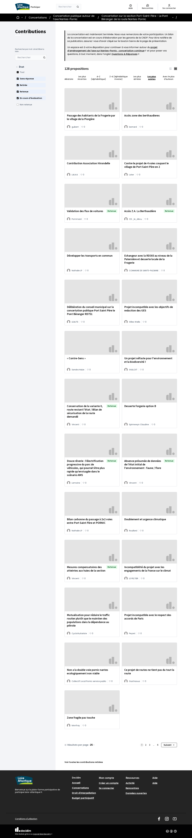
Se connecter (106, 788)
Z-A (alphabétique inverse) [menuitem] (118, 77)
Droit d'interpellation (84, 793)
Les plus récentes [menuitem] (82, 77)
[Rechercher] (77, 6)
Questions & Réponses (125, 54)
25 (91, 745)
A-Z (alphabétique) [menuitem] (98, 77)
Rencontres (132, 788)
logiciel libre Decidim (43, 834)
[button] (20, 67)
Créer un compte (108, 783)
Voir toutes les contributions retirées (84, 762)
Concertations (38, 17)
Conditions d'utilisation (26, 818)
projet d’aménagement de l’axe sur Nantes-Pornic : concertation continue (112, 49)
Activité (130, 783)
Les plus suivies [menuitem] (151, 77)
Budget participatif (83, 798)
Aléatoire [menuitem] (69, 79)
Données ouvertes (136, 793)
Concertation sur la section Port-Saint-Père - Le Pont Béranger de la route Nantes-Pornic (134, 17)
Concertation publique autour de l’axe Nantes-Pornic (73, 17)
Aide (154, 783)
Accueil (76, 782)
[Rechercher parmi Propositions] (44, 57)
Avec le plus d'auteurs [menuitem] (168, 77)
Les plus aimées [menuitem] (137, 77)
